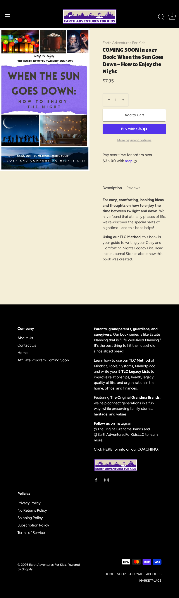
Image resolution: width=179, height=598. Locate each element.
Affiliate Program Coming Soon (43, 360)
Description (112, 188)
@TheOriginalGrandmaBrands (119, 429)
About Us (25, 338)
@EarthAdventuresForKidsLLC (119, 434)
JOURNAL (136, 574)
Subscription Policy (33, 525)
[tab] (114, 188)
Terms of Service (31, 532)
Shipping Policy (30, 518)
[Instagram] (106, 480)
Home (22, 352)
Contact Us (26, 345)
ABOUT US (154, 574)
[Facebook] (96, 480)
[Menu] (7, 16)
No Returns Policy (32, 510)
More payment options (134, 140)
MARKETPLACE (150, 581)
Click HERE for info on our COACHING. (126, 449)
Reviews (133, 188)
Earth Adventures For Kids (124, 43)
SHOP (121, 574)
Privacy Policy (29, 503)
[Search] (161, 17)
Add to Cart (134, 115)
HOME (109, 574)
